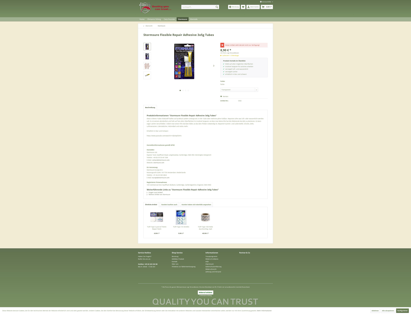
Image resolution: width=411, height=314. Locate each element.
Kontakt (174, 262)
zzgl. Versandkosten (233, 53)
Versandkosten (194, 287)
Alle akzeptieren (388, 311)
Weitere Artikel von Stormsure (159, 194)
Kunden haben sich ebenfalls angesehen (196, 205)
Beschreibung (150, 107)
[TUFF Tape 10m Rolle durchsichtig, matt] (205, 217)
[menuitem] (200, 7)
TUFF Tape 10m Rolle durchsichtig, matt (205, 228)
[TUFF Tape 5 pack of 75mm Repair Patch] (156, 217)
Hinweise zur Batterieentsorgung (183, 267)
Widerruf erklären (212, 259)
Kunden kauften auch (169, 205)
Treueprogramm (211, 256)
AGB (207, 262)
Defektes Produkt (178, 259)
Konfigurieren (402, 311)
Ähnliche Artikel (151, 205)
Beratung (175, 256)
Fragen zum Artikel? (155, 192)
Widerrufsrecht (211, 269)
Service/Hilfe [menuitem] (266, 2)
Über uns (175, 264)
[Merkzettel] (243, 7)
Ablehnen (375, 311)
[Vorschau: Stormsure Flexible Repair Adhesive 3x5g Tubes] (147, 46)
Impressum (210, 264)
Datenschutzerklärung (213, 267)
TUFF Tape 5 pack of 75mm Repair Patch (156, 228)
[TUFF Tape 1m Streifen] (181, 217)
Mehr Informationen (264, 311)
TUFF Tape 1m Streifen (181, 227)
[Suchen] (217, 7)
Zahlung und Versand (213, 272)
